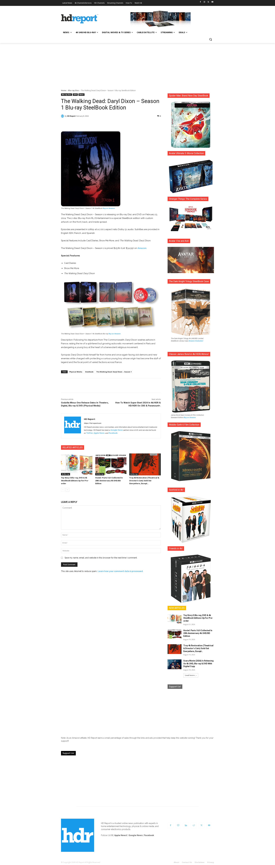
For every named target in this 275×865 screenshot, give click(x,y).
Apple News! (120, 835)
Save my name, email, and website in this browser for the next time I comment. (101, 558)
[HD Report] (79, 19)
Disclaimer (200, 862)
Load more (190, 675)
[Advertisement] (137, 64)
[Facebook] (200, 2)
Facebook (113, 433)
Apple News (99, 433)
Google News (117, 430)
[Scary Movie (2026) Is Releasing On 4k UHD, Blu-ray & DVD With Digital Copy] (174, 664)
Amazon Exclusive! (196, 341)
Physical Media (75, 372)
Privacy (210, 862)
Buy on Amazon (109, 208)
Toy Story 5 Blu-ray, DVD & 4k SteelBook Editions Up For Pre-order (75, 481)
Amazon (142, 248)
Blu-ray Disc (73, 90)
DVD (75, 95)
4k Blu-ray (65, 474)
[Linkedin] (186, 825)
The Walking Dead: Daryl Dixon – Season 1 (114, 372)
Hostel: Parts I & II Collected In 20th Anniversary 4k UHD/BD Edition (109, 481)
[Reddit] (194, 825)
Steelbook (89, 372)
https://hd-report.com (92, 423)
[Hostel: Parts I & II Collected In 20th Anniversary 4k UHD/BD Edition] (111, 464)
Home (63, 90)
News (81, 95)
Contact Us (187, 862)
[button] (210, 39)
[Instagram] (204, 2)
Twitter (89, 433)
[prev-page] (63, 490)
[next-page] (67, 490)
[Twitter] (208, 2)
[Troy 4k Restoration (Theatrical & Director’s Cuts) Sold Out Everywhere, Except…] (145, 464)
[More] (136, 123)
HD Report (71, 116)
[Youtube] (212, 2)
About (176, 862)
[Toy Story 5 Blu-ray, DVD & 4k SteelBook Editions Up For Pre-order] (76, 464)
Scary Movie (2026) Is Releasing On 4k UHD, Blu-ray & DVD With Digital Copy (198, 663)
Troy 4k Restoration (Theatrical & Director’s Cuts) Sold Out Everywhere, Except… (144, 481)
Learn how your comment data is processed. (120, 571)
